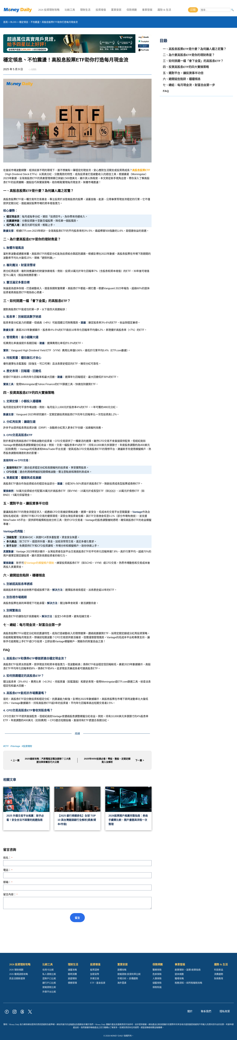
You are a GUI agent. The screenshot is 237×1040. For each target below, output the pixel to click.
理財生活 (85, 9)
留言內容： (10, 894)
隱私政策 (225, 1011)
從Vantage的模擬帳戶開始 (39, 562)
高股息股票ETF (141, 170)
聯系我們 (206, 1011)
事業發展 (147, 9)
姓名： (7, 857)
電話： (7, 870)
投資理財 (27, 746)
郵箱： (7, 882)
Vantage (16, 746)
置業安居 (116, 9)
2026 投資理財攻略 (48, 9)
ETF (7, 746)
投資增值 (101, 9)
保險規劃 (132, 9)
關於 (190, 1011)
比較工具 (70, 9)
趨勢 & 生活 (164, 9)
